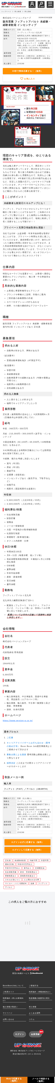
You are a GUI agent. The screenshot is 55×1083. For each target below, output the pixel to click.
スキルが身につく (12, 880)
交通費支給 (40, 868)
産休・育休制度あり (28, 872)
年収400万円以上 (25, 864)
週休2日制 (9, 864)
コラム (32, 1019)
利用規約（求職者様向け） (40, 992)
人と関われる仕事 (31, 880)
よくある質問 (34, 1013)
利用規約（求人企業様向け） (13, 999)
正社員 (8, 860)
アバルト (9, 887)
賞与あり (27, 868)
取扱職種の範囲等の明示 (39, 998)
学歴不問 (45, 860)
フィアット (43, 883)
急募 (32, 883)
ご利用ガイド (8, 992)
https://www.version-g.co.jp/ (18, 720)
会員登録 (36, 1033)
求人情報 (33, 1007)
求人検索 (18, 11)
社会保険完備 (10, 872)
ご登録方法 (33, 986)
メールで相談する (41, 1079)
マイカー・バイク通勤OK (16, 883)
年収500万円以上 (12, 868)
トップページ (6, 11)
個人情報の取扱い (10, 1007)
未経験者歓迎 (20, 860)
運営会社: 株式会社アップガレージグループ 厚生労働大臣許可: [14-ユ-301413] (27, 1052)
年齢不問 (33, 860)
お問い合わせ (8, 1019)
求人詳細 (28, 11)
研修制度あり (10, 876)
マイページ (7, 1013)
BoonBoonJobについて (13, 986)
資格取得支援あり (27, 876)
